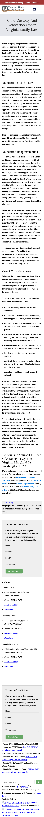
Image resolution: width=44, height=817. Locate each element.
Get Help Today (14, 571)
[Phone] (34, 9)
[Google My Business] (29, 787)
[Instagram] (27, 787)
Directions (8, 609)
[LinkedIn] (22, 787)
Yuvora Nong (7, 502)
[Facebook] (17, 787)
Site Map (6, 815)
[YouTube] (24, 787)
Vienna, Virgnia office (25, 484)
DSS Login (14, 815)
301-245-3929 (31, 756)
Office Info (6, 760)
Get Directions (14, 750)
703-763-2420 (28, 747)
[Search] (39, 782)
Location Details (10, 605)
